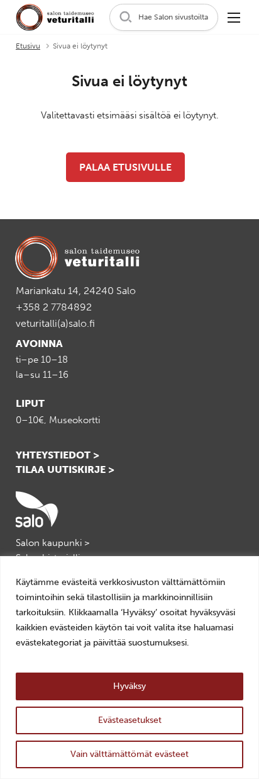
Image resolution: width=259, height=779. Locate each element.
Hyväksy (129, 686)
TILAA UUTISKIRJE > (65, 469)
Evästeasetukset (130, 720)
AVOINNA (39, 344)
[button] (163, 17)
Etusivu (28, 46)
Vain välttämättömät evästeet (129, 754)
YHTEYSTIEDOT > (57, 455)
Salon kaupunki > (53, 543)
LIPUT (30, 403)
